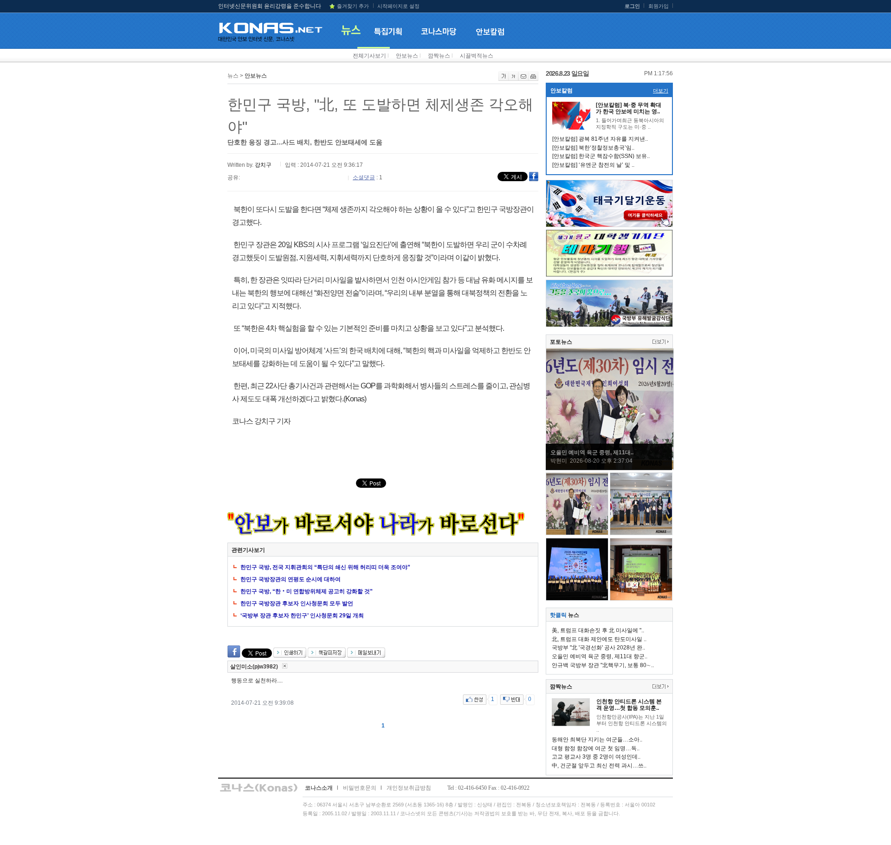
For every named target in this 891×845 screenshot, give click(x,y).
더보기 (660, 90)
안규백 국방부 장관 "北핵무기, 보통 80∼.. (603, 665)
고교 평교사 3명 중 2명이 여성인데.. (596, 756)
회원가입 (658, 6)
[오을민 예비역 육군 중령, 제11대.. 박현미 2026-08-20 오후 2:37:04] (610, 468)
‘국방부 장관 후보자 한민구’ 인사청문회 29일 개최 (302, 615)
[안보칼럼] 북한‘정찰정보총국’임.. (593, 147)
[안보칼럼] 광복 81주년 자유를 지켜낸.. (600, 139)
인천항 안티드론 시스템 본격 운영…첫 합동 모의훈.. (629, 704)
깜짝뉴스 (439, 55)
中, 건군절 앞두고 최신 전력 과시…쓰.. (599, 765)
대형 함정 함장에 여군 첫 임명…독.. (595, 748)
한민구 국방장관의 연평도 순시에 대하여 (290, 579)
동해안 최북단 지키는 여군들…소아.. (597, 739)
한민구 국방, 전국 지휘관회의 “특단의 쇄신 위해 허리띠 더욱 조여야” (325, 567)
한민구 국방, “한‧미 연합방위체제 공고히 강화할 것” (306, 591)
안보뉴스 (407, 55)
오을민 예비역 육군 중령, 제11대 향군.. (599, 656)
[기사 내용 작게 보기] (513, 79)
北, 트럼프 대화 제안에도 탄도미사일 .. (599, 639)
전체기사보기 (369, 55)
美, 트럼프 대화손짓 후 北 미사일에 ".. (598, 630)
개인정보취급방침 (409, 788)
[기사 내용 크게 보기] (503, 79)
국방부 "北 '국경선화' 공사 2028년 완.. (598, 647)
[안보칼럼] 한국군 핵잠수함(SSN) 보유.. (601, 156)
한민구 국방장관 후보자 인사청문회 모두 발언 (296, 603)
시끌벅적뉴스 (476, 55)
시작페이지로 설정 (398, 6)
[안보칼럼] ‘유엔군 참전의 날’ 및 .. (593, 165)
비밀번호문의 (359, 788)
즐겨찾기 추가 (353, 6)
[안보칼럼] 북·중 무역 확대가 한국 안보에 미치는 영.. (628, 108)
